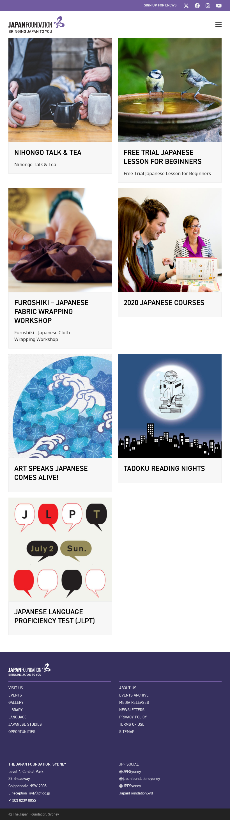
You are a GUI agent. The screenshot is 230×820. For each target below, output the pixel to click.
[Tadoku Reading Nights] (170, 406)
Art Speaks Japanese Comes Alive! (51, 473)
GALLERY (16, 702)
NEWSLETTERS (131, 710)
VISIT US (15, 688)
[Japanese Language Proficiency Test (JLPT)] (60, 549)
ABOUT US (127, 688)
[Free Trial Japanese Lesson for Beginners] (170, 90)
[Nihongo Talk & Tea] (60, 90)
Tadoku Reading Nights (164, 468)
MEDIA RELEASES (134, 702)
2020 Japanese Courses (164, 302)
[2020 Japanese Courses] (170, 240)
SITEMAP (126, 731)
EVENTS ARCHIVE (134, 695)
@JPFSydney (130, 771)
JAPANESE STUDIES (25, 724)
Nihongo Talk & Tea (47, 152)
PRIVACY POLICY (133, 717)
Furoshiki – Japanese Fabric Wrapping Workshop (51, 311)
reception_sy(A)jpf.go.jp (31, 793)
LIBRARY (15, 710)
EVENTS (15, 695)
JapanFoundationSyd (136, 793)
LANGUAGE (17, 717)
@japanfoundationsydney (139, 778)
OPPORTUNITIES (21, 731)
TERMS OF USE (131, 724)
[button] (218, 24)
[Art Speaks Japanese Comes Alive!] (60, 406)
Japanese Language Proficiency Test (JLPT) (54, 616)
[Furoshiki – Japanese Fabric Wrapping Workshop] (60, 240)
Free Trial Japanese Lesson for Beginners (163, 157)
